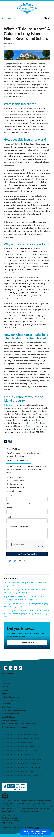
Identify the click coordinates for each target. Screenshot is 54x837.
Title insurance (10, 405)
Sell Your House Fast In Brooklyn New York (20, 763)
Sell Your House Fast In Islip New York (18, 754)
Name (9, 495)
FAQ (3, 18)
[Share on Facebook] (10, 441)
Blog (3, 677)
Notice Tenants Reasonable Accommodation (19, 724)
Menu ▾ (47, 18)
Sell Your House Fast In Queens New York (20, 742)
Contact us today (33, 426)
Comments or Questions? (17, 526)
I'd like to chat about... (15, 477)
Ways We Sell (7, 687)
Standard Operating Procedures (14, 727)
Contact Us (11, 18)
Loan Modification (9, 717)
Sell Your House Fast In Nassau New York (19, 750)
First (8, 503)
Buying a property (17, 484)
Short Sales (6, 707)
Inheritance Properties (10, 714)
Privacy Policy (7, 673)
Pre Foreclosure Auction (11, 700)
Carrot (36, 828)
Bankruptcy (6, 704)
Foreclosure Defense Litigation (14, 710)
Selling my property (17, 480)
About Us (5, 690)
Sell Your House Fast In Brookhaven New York (21, 767)
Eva (8, 46)
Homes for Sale (8, 694)
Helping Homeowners (10, 697)
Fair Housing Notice (10, 720)
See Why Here (27, 642)
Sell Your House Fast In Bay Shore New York (21, 771)
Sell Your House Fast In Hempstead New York (21, 759)
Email (9, 517)
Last (29, 503)
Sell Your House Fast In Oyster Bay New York (21, 746)
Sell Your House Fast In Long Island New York (21, 775)
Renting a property (17, 487)
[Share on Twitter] (5, 441)
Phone (9, 507)
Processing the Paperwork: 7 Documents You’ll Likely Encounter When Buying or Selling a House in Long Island (26, 613)
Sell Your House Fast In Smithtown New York (21, 738)
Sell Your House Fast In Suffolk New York (19, 734)
